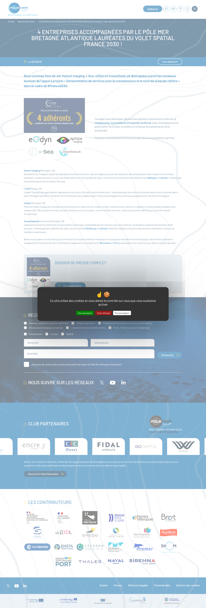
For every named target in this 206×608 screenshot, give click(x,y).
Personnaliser (122, 313)
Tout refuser (103, 313)
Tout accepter (85, 313)
